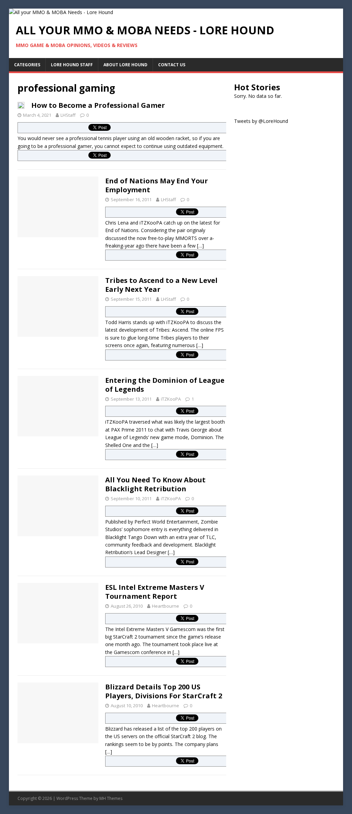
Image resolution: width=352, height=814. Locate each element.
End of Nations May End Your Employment (156, 185)
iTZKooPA (171, 399)
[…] (200, 245)
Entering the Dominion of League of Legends (164, 385)
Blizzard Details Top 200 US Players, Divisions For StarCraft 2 (163, 691)
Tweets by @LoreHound (261, 121)
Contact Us (171, 65)
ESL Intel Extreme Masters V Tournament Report (154, 592)
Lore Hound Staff (72, 65)
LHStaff (68, 115)
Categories (27, 65)
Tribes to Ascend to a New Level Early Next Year (161, 285)
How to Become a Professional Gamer (98, 105)
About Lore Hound (125, 65)
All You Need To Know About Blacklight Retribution (155, 484)
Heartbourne (165, 606)
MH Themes (110, 798)
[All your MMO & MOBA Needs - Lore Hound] (61, 12)
